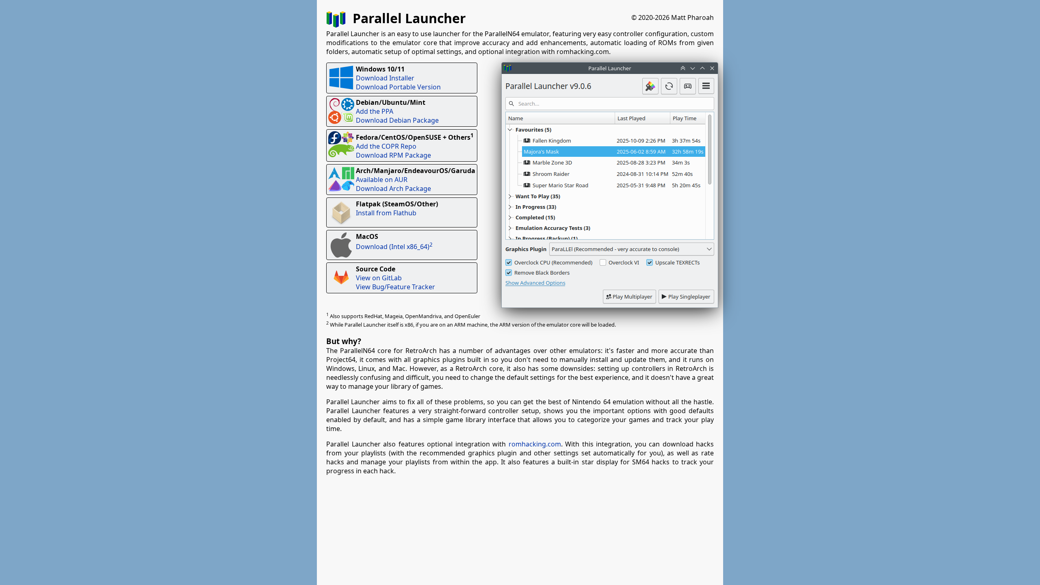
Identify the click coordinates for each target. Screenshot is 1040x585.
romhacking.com (535, 444)
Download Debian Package (397, 120)
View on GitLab (379, 277)
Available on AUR (381, 179)
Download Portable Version (398, 86)
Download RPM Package (393, 155)
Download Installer (385, 78)
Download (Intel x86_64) (394, 246)
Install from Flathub (386, 212)
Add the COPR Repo (386, 146)
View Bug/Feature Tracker (395, 286)
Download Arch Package (393, 188)
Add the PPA (374, 111)
